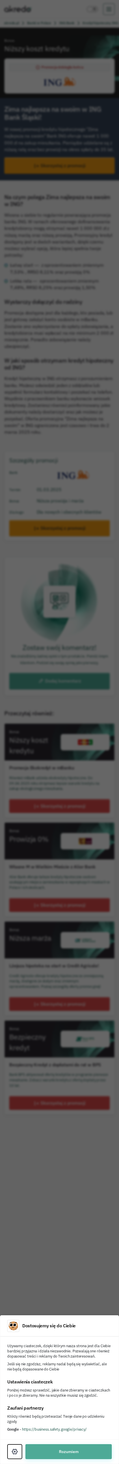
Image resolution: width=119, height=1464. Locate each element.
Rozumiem (69, 1451)
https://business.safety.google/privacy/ (54, 1429)
